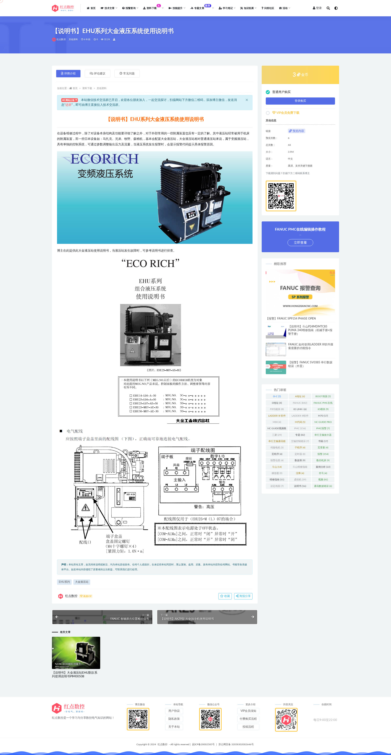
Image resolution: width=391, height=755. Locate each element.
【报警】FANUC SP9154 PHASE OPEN (291, 318)
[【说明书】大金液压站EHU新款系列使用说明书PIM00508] (76, 655)
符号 (323, 473)
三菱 (277, 435)
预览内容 (298, 131)
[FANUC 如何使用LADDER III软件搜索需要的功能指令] (276, 350)
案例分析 (323, 467)
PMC (300, 428)
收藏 (226, 596)
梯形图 (277, 473)
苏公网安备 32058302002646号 (236, 744)
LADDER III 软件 (277, 417)
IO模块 (323, 409)
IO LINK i (299, 409)
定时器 (300, 454)
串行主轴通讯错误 (277, 442)
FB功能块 (277, 409)
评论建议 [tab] (99, 73)
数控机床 (322, 460)
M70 (323, 416)
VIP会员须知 (248, 711)
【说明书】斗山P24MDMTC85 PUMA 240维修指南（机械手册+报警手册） (310, 330)
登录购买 (300, 100)
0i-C (277, 396)
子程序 (300, 447)
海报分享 (244, 596)
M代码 (300, 422)
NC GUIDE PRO (323, 423)
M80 (277, 422)
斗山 (277, 467)
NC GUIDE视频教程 (276, 429)
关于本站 (174, 726)
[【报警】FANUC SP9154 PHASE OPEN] (300, 293)
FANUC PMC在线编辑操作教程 (323, 404)
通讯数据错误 (323, 486)
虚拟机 (300, 479)
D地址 (277, 403)
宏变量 (323, 447)
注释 (300, 473)
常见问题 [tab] (129, 73)
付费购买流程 (248, 718)
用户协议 (174, 711)
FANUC (300, 403)
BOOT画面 (323, 396)
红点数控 (61, 39)
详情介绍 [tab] (70, 73)
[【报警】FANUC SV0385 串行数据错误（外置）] (276, 367)
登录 (319, 8)
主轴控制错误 (300, 441)
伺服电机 (276, 447)
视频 (323, 479)
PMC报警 (323, 428)
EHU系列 (64, 582)
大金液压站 (81, 582)
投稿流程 (248, 726)
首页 (75, 88)
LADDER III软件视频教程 (300, 417)
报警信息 (276, 460)
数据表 (300, 460)
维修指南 (277, 479)
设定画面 (276, 486)
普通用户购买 (281, 92)
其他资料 (73, 39)
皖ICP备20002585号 (203, 744)
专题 (300, 435)
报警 (322, 454)
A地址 (300, 396)
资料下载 (87, 88)
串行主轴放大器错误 (323, 436)
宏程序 (277, 454)
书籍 (323, 441)
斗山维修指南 (300, 468)
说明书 (300, 486)
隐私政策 (174, 718)
